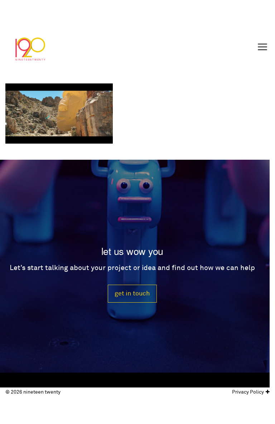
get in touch (132, 293)
